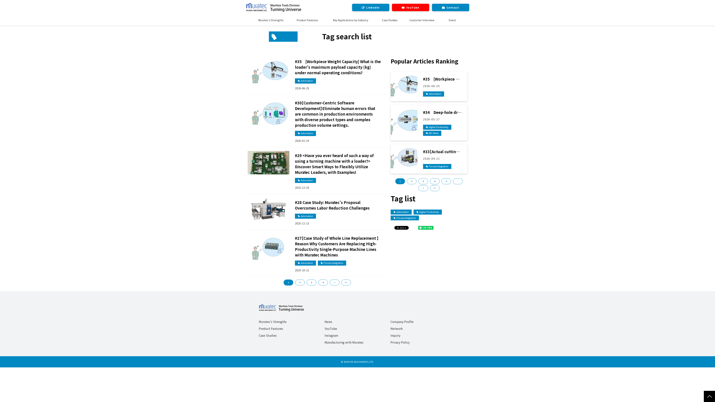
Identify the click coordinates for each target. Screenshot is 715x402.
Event (452, 20)
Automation (307, 80)
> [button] (423, 188)
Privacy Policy (400, 342)
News (328, 321)
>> (346, 282)
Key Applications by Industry (350, 20)
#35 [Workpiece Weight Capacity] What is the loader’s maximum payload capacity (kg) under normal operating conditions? (338, 67)
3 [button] (423, 181)
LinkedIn (372, 7)
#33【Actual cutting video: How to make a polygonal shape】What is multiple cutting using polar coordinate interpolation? (442, 151)
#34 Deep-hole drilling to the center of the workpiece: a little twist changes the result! (442, 112)
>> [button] (434, 188)
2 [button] (411, 181)
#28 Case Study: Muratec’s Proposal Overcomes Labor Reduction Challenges (332, 205)
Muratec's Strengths (271, 20)
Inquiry (395, 335)
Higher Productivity (438, 127)
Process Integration (333, 262)
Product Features (307, 20)
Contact (453, 7)
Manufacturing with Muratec (344, 342)
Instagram (331, 335)
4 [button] (434, 181)
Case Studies (390, 20)
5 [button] (446, 181)
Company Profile (402, 321)
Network (396, 328)
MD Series (433, 133)
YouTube (413, 7)
